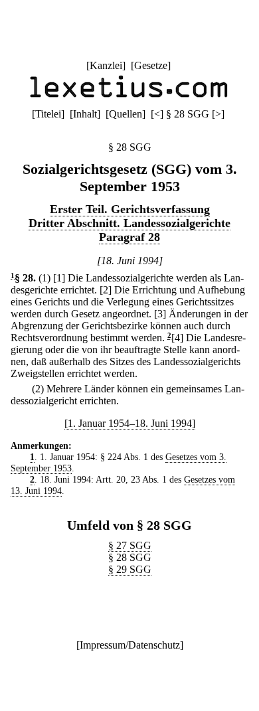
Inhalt (85, 113)
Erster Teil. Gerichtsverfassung (130, 209)
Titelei (48, 113)
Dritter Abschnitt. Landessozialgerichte (129, 223)
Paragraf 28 (129, 237)
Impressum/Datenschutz (130, 645)
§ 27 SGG (129, 545)
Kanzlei (106, 65)
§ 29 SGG (129, 569)
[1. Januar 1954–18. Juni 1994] (129, 423)
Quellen (125, 113)
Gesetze (150, 65)
